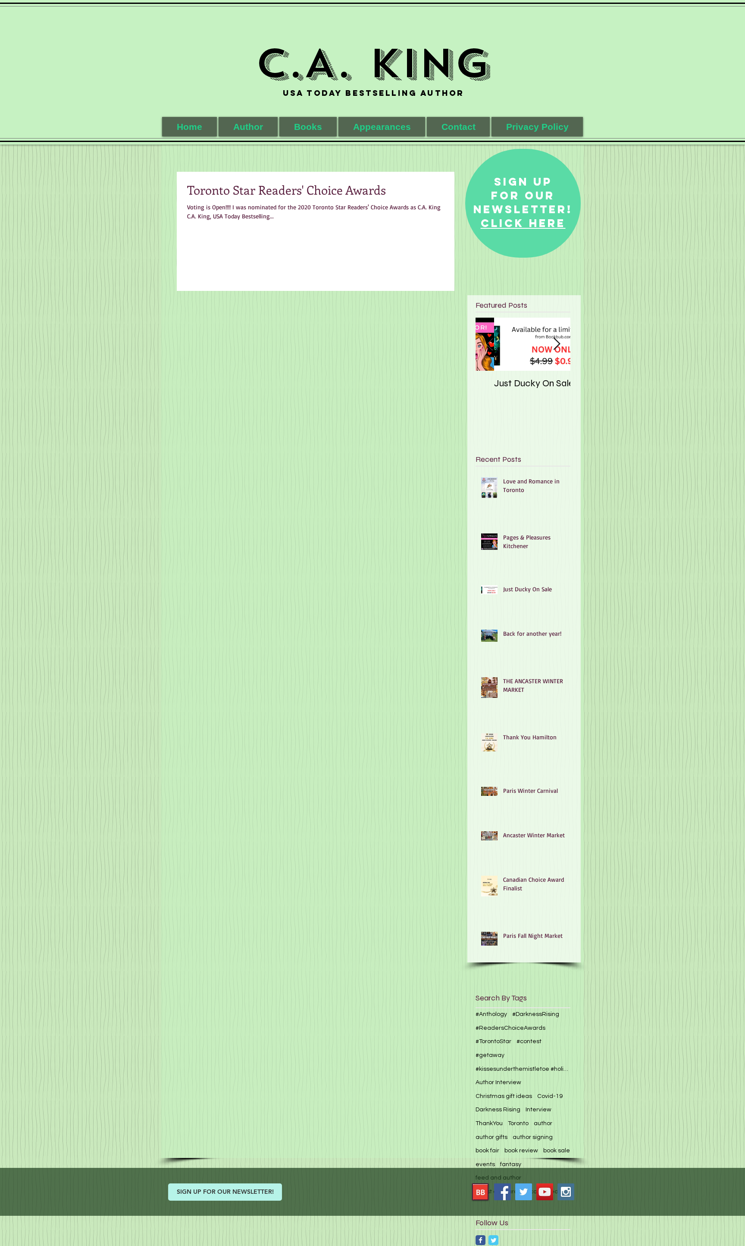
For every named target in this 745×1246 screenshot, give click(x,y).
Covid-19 (550, 1096)
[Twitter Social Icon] (523, 1191)
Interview (538, 1110)
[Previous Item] (489, 344)
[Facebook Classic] (480, 1240)
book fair (487, 1151)
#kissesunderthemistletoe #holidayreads (523, 1069)
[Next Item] (556, 344)
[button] (308, 126)
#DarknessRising (535, 1014)
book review (521, 1151)
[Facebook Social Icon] (502, 1191)
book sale (556, 1151)
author (543, 1123)
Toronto (518, 1123)
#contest (529, 1041)
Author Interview (498, 1082)
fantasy (510, 1164)
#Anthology (491, 1014)
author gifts (491, 1137)
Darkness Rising (498, 1110)
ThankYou (489, 1123)
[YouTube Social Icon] (544, 1191)
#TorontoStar (493, 1041)
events (485, 1164)
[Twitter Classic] (493, 1240)
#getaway (490, 1055)
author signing (533, 1137)
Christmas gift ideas (504, 1096)
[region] (523, 203)
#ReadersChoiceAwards (510, 1028)
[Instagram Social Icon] (565, 1191)
